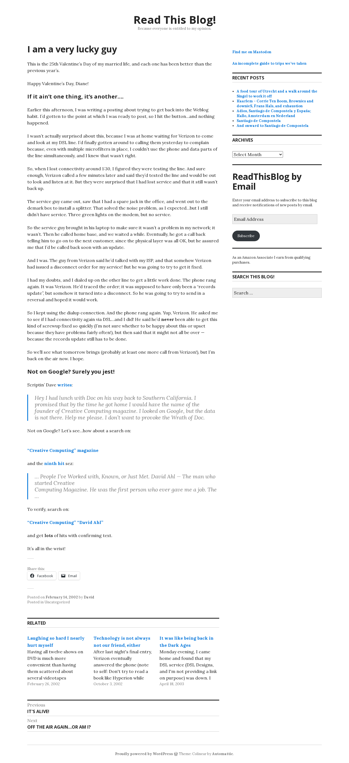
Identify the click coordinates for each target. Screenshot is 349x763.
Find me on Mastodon (251, 52)
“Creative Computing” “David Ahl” (65, 522)
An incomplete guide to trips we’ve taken (269, 63)
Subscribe (245, 236)
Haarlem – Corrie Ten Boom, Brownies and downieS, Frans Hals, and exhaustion (275, 103)
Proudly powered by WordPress (144, 754)
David (89, 597)
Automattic (222, 754)
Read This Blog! (174, 19)
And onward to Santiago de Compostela (273, 125)
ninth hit (54, 463)
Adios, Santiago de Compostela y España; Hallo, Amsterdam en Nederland (274, 113)
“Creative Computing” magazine (62, 450)
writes (64, 385)
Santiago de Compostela (259, 120)
